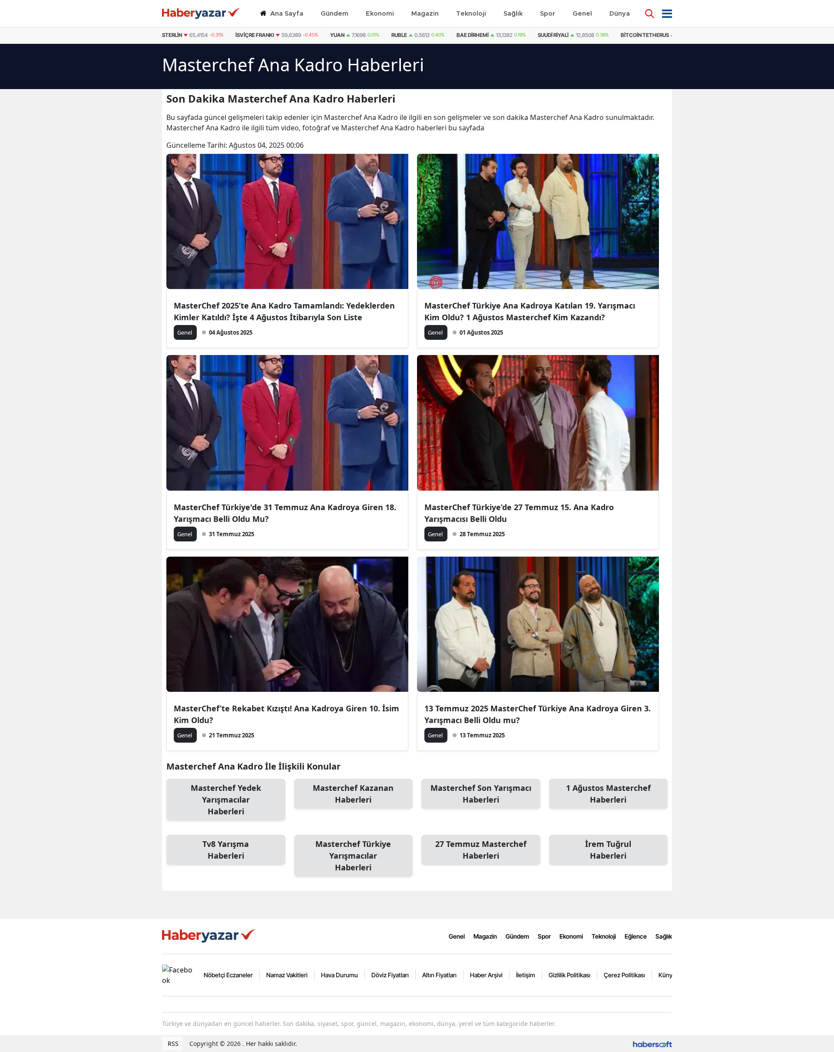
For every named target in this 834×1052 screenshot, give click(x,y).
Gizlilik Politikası (569, 975)
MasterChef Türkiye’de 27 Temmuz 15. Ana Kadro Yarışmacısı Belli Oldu (519, 513)
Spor (544, 936)
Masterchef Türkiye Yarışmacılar (353, 856)
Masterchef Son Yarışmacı (480, 794)
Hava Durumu (339, 975)
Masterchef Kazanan (353, 794)
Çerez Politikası (624, 975)
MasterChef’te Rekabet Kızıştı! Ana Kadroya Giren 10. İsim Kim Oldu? (286, 714)
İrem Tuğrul (608, 850)
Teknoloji (604, 936)
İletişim (525, 975)
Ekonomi (571, 936)
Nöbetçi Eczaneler (228, 975)
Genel (457, 936)
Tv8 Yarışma (225, 850)
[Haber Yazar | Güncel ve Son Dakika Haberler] (210, 935)
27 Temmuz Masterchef (480, 850)
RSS (172, 1043)
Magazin (485, 936)
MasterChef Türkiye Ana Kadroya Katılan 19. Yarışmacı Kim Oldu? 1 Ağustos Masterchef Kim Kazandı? (529, 311)
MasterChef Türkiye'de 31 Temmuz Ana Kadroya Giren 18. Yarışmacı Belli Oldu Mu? (285, 513)
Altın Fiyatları (439, 975)
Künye (667, 975)
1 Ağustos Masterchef (608, 794)
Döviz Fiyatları (390, 975)
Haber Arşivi (486, 975)
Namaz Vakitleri (287, 975)
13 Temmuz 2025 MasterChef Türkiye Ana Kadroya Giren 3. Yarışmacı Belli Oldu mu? (537, 714)
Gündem (517, 936)
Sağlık (663, 936)
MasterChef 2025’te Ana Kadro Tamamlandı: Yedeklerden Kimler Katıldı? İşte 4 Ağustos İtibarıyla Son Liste (284, 311)
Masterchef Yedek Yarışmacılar (226, 799)
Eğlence (636, 936)
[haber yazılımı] (652, 1043)
